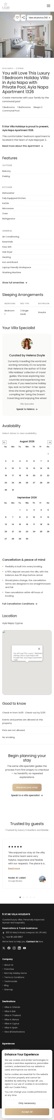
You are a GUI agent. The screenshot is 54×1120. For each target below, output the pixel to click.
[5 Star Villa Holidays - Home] (5, 6)
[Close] (39, 648)
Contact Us (32, 941)
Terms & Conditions (14, 977)
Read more (14, 868)
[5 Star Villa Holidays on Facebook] (8, 948)
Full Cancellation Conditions (18, 603)
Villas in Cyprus (11, 1023)
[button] (27, 35)
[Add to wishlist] (17, 17)
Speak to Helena (25, 409)
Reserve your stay (27, 787)
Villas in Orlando (12, 1007)
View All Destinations (14, 1031)
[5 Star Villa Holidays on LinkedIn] (19, 948)
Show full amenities (13, 282)
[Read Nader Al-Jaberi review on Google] (15, 846)
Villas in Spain (11, 1027)
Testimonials (10, 981)
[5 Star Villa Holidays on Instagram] (14, 948)
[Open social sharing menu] (23, 17)
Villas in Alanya (11, 1019)
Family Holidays (12, 1049)
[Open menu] (48, 6)
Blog (6, 985)
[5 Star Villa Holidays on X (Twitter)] (3, 948)
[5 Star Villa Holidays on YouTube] (24, 948)
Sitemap (8, 989)
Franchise (9, 969)
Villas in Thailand (12, 1015)
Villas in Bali (9, 1011)
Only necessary (27, 1103)
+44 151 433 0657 (14, 936)
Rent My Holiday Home (15, 973)
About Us (8, 964)
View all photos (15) (39, 17)
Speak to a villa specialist (25, 795)
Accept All (27, 1111)
